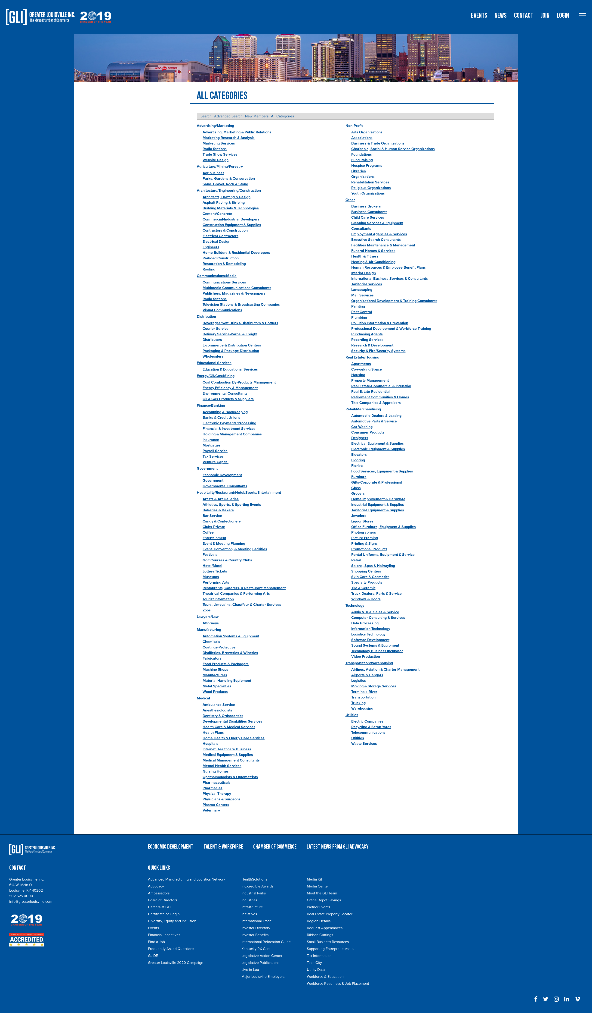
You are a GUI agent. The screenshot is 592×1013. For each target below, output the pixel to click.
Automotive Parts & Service (374, 421)
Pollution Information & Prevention (379, 323)
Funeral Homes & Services (373, 251)
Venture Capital (215, 462)
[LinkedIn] (566, 999)
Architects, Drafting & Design (226, 197)
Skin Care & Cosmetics (370, 577)
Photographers (363, 532)
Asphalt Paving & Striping (224, 202)
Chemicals (211, 641)
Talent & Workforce (223, 846)
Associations (362, 137)
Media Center (318, 886)
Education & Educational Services (230, 369)
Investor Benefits (254, 935)
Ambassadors (159, 893)
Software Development (370, 640)
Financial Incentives (164, 935)
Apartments (361, 364)
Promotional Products (369, 549)
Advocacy (156, 886)
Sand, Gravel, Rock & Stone (225, 184)
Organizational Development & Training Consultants (394, 301)
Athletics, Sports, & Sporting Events (232, 504)
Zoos (207, 610)
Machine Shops (215, 669)
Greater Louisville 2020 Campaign (175, 962)
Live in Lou (250, 969)
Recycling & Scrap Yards (371, 727)
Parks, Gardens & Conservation (229, 178)
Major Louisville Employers (262, 976)
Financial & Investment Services (229, 428)
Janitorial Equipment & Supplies (377, 510)
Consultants (361, 228)
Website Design (215, 160)
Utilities (351, 715)
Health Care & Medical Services (229, 727)
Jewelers (358, 515)
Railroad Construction (221, 258)
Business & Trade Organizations (377, 143)
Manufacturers (215, 675)
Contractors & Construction (225, 230)
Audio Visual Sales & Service (375, 612)
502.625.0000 (21, 896)
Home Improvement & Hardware (378, 499)
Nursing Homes (216, 771)
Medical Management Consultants (231, 760)
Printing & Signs (364, 543)
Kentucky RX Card (256, 949)
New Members (256, 116)
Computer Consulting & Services (378, 617)
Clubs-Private (214, 527)
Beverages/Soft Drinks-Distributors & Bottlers (240, 323)
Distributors (212, 339)
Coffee (208, 532)
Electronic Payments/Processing (229, 423)
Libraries (358, 171)
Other (350, 200)
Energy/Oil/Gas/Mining (215, 376)
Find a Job (156, 942)
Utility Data (316, 969)
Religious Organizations (371, 188)
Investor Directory (255, 928)
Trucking (358, 703)
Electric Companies (367, 721)
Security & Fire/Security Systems (378, 351)
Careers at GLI (159, 907)
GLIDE (153, 955)
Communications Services (224, 282)
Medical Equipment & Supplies (228, 754)
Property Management (370, 380)
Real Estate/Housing (362, 357)
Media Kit (314, 879)
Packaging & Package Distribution (231, 351)
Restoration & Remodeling (224, 263)
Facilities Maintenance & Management (383, 245)
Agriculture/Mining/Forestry (220, 166)
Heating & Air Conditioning (373, 262)
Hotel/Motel (212, 565)
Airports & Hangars (367, 675)
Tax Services (213, 456)
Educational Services (214, 363)
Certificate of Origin (164, 914)
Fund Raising (362, 160)
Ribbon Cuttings (320, 935)
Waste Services (364, 743)
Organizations (363, 176)
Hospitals (210, 743)
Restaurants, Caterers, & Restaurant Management (244, 588)
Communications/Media (217, 276)
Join (545, 15)
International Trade (256, 921)
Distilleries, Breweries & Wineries (230, 653)
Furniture (359, 477)
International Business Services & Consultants (389, 278)
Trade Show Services (220, 154)
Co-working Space (366, 369)
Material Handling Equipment (227, 680)
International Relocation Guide (266, 942)
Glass (356, 488)
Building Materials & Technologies (231, 208)
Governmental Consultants (225, 486)
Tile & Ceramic (363, 588)
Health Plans (213, 732)
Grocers (358, 493)
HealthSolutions (254, 879)
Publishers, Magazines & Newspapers (234, 293)
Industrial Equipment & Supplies (377, 504)
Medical (203, 698)
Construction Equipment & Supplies (232, 225)
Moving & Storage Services (373, 686)
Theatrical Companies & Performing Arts (236, 593)
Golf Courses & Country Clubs (227, 560)
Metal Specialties (217, 686)
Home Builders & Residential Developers (236, 252)
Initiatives (249, 914)
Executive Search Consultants (376, 239)
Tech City (314, 962)
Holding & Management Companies (232, 434)
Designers (359, 438)
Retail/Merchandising (363, 409)
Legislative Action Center (261, 955)
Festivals (210, 554)
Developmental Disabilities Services (232, 721)
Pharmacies (212, 788)
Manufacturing (209, 629)
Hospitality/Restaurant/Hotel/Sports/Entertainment (239, 492)
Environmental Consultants (225, 393)
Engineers (211, 247)
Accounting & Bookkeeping (225, 412)
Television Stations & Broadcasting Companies (241, 304)
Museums (211, 577)
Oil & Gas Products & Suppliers (228, 399)
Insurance (211, 439)
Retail (356, 560)
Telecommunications (368, 732)
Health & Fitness (365, 256)
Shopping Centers (366, 571)
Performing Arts (216, 582)
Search (206, 116)
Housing (358, 375)
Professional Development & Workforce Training (391, 328)
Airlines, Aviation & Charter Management (385, 669)
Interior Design (363, 273)
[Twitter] (545, 999)
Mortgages (212, 445)
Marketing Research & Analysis (229, 137)
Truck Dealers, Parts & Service (376, 593)
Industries (249, 900)
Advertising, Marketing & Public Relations (237, 132)
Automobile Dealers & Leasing (376, 415)
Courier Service (215, 328)
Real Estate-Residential (370, 391)
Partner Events (318, 907)
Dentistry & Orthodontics (223, 716)
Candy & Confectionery (222, 521)
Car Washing (362, 427)
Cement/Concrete (217, 213)
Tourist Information (218, 599)
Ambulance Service (219, 704)
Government (207, 468)
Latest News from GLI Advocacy (337, 846)
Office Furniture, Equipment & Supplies (383, 527)
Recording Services (367, 339)
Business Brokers (366, 206)
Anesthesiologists (217, 710)
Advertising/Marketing (215, 125)
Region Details (318, 921)
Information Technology (370, 628)
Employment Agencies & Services (379, 234)
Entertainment (214, 538)
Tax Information (319, 955)
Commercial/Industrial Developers (231, 219)
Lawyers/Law (208, 616)
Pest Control (361, 312)
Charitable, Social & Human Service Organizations (393, 149)
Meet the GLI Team (322, 893)
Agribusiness (213, 173)
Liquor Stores (362, 521)
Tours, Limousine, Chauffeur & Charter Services (242, 604)
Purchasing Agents (367, 334)
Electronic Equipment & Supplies (378, 449)
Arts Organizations (366, 132)
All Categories (282, 116)
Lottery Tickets (215, 571)
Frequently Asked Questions (171, 949)
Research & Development (372, 345)
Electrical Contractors (220, 236)
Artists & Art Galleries (221, 499)
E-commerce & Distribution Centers (232, 345)
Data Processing (365, 623)
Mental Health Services (222, 766)
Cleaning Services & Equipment (377, 223)
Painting (358, 306)
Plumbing (359, 317)
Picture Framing (364, 538)
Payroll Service (215, 451)
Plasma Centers (216, 804)
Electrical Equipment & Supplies (377, 443)
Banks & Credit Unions (221, 417)
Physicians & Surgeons (221, 799)
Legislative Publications (260, 962)
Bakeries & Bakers (218, 510)
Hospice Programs (366, 165)
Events (479, 15)
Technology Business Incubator (377, 651)
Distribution (206, 316)
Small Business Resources (328, 942)
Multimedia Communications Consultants (237, 288)
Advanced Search (228, 116)
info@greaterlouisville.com (30, 901)
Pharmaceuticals (217, 782)
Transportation (363, 697)
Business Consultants (369, 212)
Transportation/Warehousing (369, 663)
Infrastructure (252, 907)
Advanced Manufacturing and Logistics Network (186, 879)
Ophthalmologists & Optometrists (230, 777)
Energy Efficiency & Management (230, 388)
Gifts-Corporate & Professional (376, 482)
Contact (523, 15)
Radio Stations (215, 149)
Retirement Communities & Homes (380, 397)
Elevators (359, 454)
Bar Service (212, 515)
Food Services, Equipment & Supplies (382, 471)
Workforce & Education (325, 976)
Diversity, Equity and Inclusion (172, 921)
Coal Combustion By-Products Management (239, 382)
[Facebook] (535, 999)
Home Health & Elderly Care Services (234, 738)
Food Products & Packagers (226, 664)
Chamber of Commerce (274, 846)
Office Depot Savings (324, 900)
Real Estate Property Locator (329, 914)
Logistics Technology (368, 634)
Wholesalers (213, 356)
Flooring (358, 460)
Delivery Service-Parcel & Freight (230, 334)
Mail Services (362, 295)
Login (563, 15)
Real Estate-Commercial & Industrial (381, 386)
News (501, 15)
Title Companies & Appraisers (376, 402)
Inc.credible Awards (257, 886)
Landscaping (361, 289)
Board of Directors (162, 900)
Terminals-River (364, 691)
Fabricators (212, 658)
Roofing (209, 269)
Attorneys (211, 623)
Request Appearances (324, 928)
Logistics (358, 680)
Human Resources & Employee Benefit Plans (388, 267)
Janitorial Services (366, 284)
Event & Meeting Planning (224, 543)
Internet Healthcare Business (227, 749)
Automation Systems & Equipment (231, 636)
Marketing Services (219, 143)
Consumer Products (367, 432)
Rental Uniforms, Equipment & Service (383, 554)
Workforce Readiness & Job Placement (338, 983)
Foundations (361, 154)
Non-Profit (354, 125)
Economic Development (222, 475)
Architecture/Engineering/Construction (229, 190)
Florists (357, 465)
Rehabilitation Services (370, 182)
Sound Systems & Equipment (375, 645)
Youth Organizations (368, 193)
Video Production (365, 656)
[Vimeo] (577, 999)
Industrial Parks (253, 893)
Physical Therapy (217, 793)
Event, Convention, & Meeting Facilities (235, 549)
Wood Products (215, 691)
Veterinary (211, 810)
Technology (354, 605)
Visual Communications (222, 310)
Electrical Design (216, 241)
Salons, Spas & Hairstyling (373, 565)
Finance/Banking (211, 405)
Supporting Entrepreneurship (330, 949)
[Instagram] (556, 999)
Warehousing (362, 708)
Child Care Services (367, 217)
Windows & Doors (366, 599)
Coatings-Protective (219, 647)
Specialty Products (366, 582)
